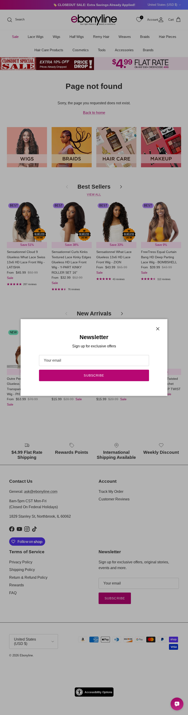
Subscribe (94, 375)
